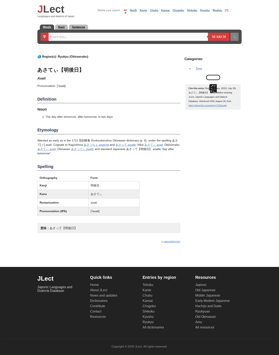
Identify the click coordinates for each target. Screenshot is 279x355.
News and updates (103, 295)
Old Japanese (205, 290)
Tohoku (148, 285)
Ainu (198, 322)
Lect (50, 9)
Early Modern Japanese (212, 300)
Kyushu (205, 10)
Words (47, 27)
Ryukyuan (202, 311)
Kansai (165, 10)
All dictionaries (153, 327)
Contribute (97, 306)
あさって (126, 144)
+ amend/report (170, 241)
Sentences (78, 27)
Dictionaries (98, 300)
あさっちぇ (96, 144)
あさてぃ (153, 144)
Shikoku (192, 10)
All (125, 10)
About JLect (98, 290)
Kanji (61, 27)
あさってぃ (82, 149)
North (133, 10)
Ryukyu (217, 10)
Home (94, 285)
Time (199, 68)
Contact (95, 311)
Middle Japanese (207, 295)
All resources (204, 327)
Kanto (143, 10)
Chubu (154, 10)
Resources (98, 316)
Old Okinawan (205, 316)
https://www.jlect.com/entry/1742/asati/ (208, 105)
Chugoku (178, 10)
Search (217, 37)
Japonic (201, 285)
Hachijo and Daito (208, 306)
